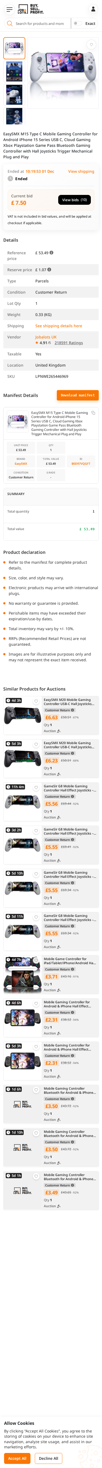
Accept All (17, 1458)
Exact (90, 23)
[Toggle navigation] (9, 9)
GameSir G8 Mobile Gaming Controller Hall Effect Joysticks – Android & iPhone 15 (69, 788)
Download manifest (78, 395)
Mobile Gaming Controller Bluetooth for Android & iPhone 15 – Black (68, 1091)
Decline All (48, 1458)
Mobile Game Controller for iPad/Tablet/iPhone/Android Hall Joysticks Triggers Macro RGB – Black (69, 961)
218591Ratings (69, 342)
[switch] (77, 23)
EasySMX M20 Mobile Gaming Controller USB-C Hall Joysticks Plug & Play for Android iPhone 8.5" (68, 702)
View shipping (81, 171)
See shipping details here (58, 325)
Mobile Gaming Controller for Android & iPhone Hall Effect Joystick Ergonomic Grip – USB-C (69, 1004)
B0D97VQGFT (81, 463)
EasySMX (21, 463)
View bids (74, 199)
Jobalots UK (46, 337)
